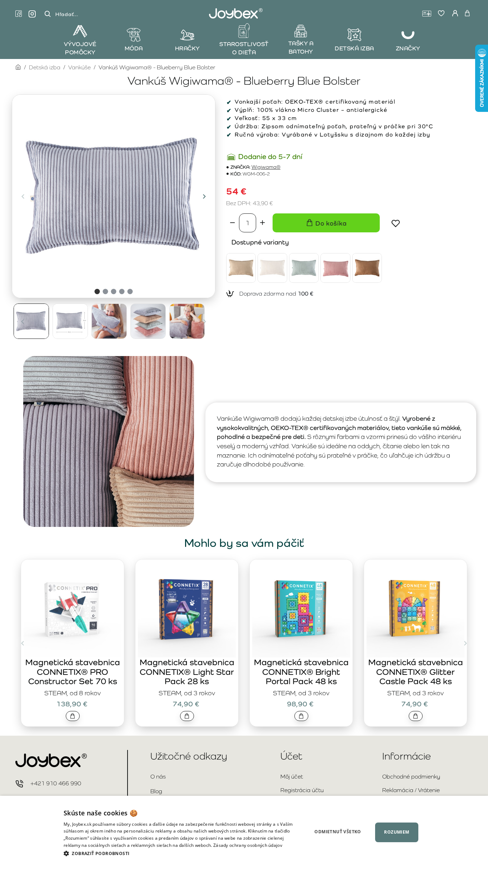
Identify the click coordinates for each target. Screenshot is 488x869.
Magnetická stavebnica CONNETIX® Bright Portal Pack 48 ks (301, 671)
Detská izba (44, 67)
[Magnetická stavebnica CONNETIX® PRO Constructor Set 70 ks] (72, 608)
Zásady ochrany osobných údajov (247, 845)
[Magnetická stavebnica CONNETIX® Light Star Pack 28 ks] (187, 608)
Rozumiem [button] (396, 832)
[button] (23, 196)
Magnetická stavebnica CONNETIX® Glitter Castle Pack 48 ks (415, 671)
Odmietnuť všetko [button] (337, 832)
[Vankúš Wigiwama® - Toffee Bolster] (367, 268)
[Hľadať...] (47, 14)
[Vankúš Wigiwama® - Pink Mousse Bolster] (335, 268)
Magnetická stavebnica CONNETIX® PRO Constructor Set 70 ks (72, 671)
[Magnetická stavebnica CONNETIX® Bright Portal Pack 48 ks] (301, 608)
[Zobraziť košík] (467, 13)
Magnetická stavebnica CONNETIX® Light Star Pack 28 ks (187, 671)
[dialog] (244, 832)
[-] (232, 222)
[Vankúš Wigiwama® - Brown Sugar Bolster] (241, 268)
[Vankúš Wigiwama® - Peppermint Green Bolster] (304, 268)
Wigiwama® (266, 167)
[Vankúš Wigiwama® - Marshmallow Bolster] (272, 268)
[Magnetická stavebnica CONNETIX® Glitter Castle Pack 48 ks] (415, 608)
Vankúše (79, 67)
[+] (262, 222)
